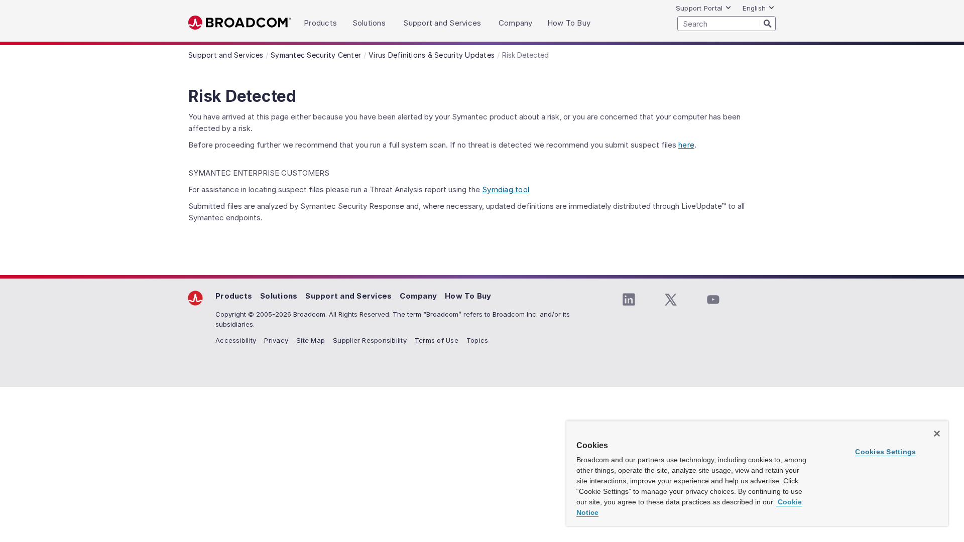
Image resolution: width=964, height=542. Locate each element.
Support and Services (348, 296)
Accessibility (235, 340)
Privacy (276, 340)
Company (418, 296)
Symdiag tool (505, 189)
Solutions (278, 296)
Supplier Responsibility (370, 340)
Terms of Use (436, 340)
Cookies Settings (885, 452)
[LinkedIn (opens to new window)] (629, 300)
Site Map (310, 340)
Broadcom (239, 23)
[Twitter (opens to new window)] (671, 300)
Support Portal (699, 8)
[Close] (937, 434)
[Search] (767, 23)
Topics (477, 340)
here (686, 145)
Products (233, 296)
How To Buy (468, 296)
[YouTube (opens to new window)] (713, 300)
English (754, 8)
